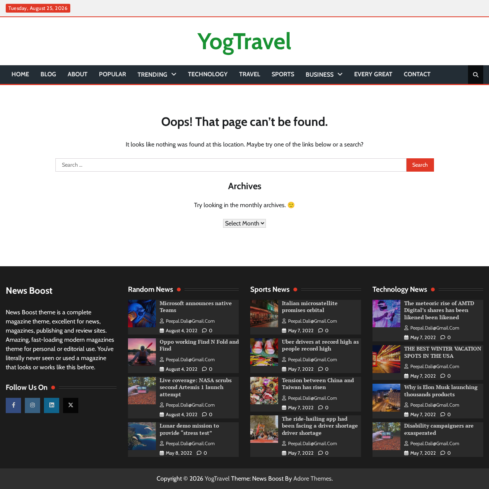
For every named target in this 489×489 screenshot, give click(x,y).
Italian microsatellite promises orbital (310, 306)
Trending (152, 74)
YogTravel (244, 41)
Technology (208, 74)
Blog (48, 74)
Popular (112, 74)
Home (20, 74)
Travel (249, 74)
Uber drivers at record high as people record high (320, 345)
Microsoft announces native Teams (196, 306)
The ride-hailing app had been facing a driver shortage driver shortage (320, 425)
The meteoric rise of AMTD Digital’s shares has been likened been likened (439, 310)
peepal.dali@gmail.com (190, 321)
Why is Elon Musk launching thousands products (441, 390)
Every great (373, 74)
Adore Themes (312, 478)
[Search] (475, 74)
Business (320, 74)
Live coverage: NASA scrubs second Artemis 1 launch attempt (196, 387)
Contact (417, 74)
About (77, 74)
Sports (283, 74)
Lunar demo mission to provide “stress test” (189, 429)
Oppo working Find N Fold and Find (199, 345)
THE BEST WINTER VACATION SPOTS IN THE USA (442, 352)
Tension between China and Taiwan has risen (318, 383)
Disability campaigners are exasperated (439, 429)
